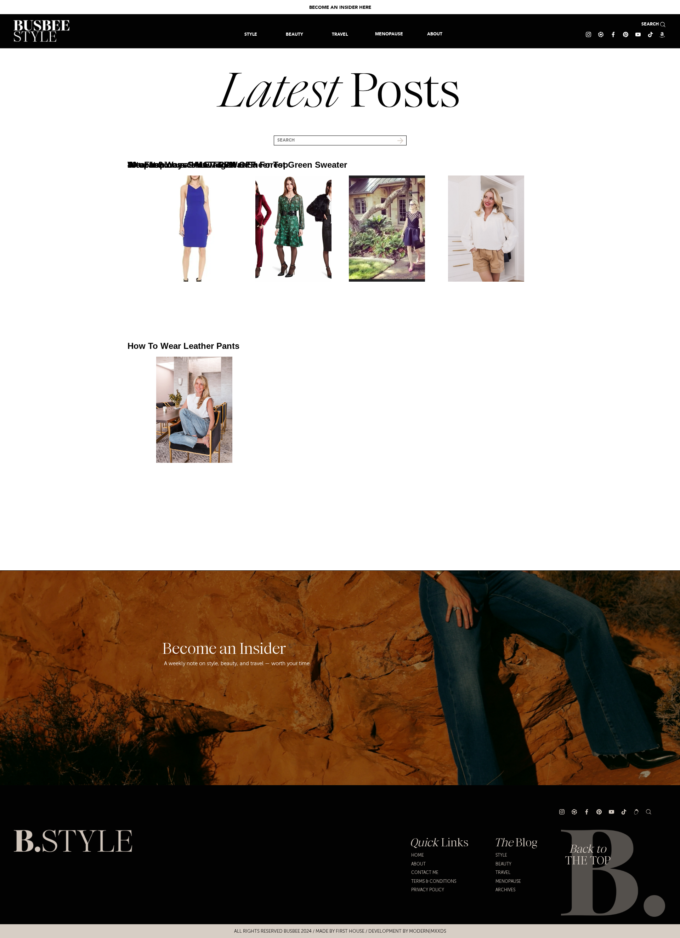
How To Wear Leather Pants (183, 346)
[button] (340, 34)
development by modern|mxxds (407, 931)
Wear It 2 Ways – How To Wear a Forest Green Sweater (237, 164)
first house (350, 931)
